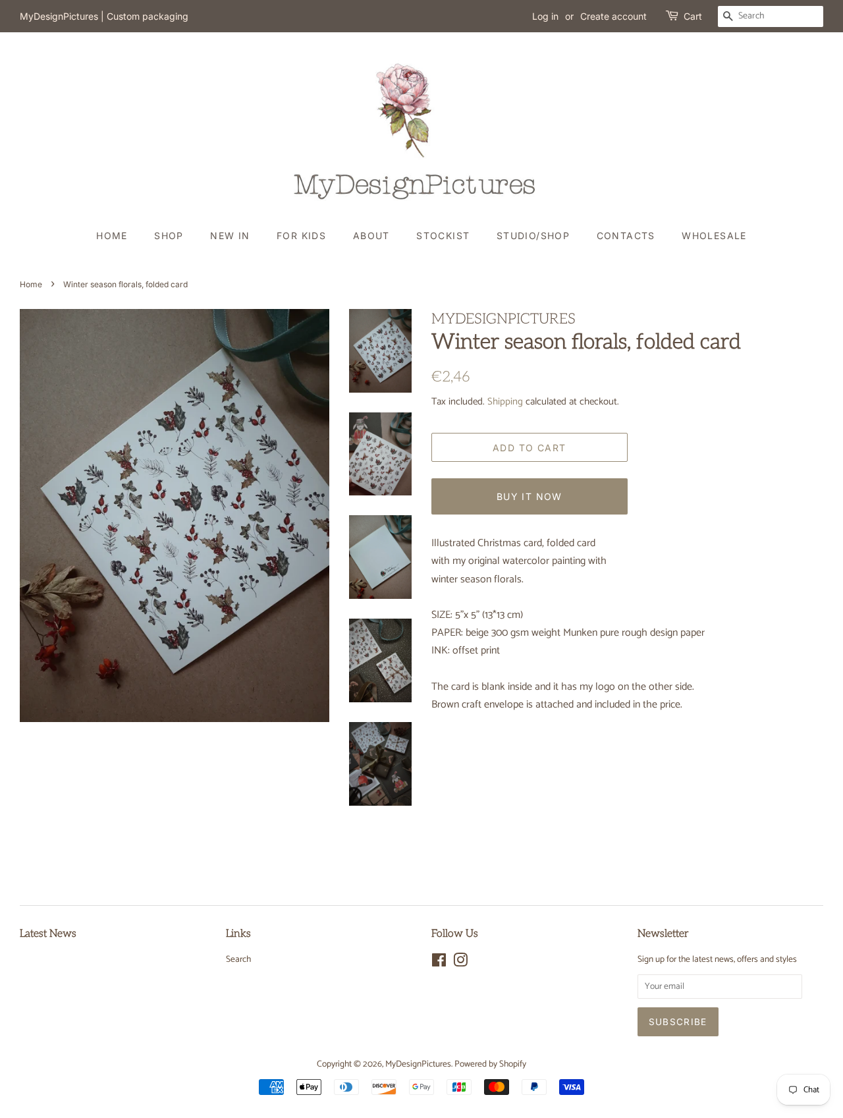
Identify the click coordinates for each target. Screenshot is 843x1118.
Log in (545, 16)
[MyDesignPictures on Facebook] (439, 963)
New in (230, 235)
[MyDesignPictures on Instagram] (460, 963)
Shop (169, 235)
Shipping (505, 401)
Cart (693, 16)
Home (112, 235)
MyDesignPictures (418, 1064)
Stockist (443, 235)
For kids (301, 235)
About (371, 235)
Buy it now (529, 496)
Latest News (48, 934)
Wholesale (714, 235)
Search (238, 959)
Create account (613, 16)
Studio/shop (533, 235)
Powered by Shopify (490, 1064)
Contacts (626, 235)
